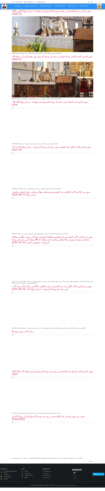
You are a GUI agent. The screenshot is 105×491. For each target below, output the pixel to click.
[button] (46, 6)
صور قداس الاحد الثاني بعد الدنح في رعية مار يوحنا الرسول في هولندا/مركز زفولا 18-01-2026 (52, 58)
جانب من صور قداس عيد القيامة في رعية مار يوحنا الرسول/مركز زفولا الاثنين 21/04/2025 (48, 417)
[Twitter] (91, 2)
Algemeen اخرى (72, 5)
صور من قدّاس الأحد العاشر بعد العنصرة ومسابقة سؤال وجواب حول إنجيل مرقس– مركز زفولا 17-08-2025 (51, 193)
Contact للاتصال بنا (83, 5)
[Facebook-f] (88, 2)
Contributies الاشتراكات (45, 5)
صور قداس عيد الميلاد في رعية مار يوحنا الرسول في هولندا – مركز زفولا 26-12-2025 (50, 103)
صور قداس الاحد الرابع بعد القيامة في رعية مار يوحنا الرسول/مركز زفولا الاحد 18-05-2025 (52, 372)
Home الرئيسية (17, 5)
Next (91, 461)
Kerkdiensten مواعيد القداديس (30, 5)
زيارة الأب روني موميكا (22, 331)
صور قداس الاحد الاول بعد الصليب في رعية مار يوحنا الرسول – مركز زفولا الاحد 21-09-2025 (51, 148)
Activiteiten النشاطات (59, 5)
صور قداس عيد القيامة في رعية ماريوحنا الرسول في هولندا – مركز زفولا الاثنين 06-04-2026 (51, 12)
